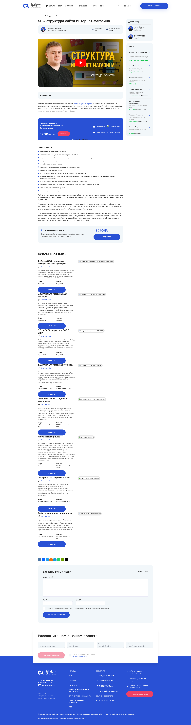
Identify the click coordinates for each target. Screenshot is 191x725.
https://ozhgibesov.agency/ (83, 104)
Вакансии (83, 6)
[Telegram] (55, 559)
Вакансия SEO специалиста (80, 696)
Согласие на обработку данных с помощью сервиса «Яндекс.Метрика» (61, 718)
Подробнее (107, 237)
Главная (40, 16)
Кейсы (71, 675)
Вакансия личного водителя (76, 701)
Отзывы (72, 680)
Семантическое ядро (104, 696)
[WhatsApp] (58, 559)
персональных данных (80, 656)
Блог (60, 6)
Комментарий (48, 577)
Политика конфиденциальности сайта (89, 714)
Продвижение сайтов (104, 680)
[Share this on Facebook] (43, 559)
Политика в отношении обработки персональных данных (56, 714)
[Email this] (66, 559)
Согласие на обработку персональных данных (120, 714)
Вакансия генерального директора (79, 690)
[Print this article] (62, 559)
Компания (69, 6)
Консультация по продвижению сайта (104, 686)
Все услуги (100, 671)
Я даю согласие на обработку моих (84, 655)
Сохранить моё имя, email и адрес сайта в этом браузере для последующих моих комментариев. (79, 608)
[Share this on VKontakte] (39, 559)
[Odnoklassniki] (51, 559)
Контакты (73, 685)
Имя (45, 600)
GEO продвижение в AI (105, 675)
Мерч (102, 6)
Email (78, 600)
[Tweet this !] (47, 559)
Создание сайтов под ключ (107, 691)
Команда (72, 671)
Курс (95, 6)
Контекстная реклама (105, 700)
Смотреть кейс (46, 267)
